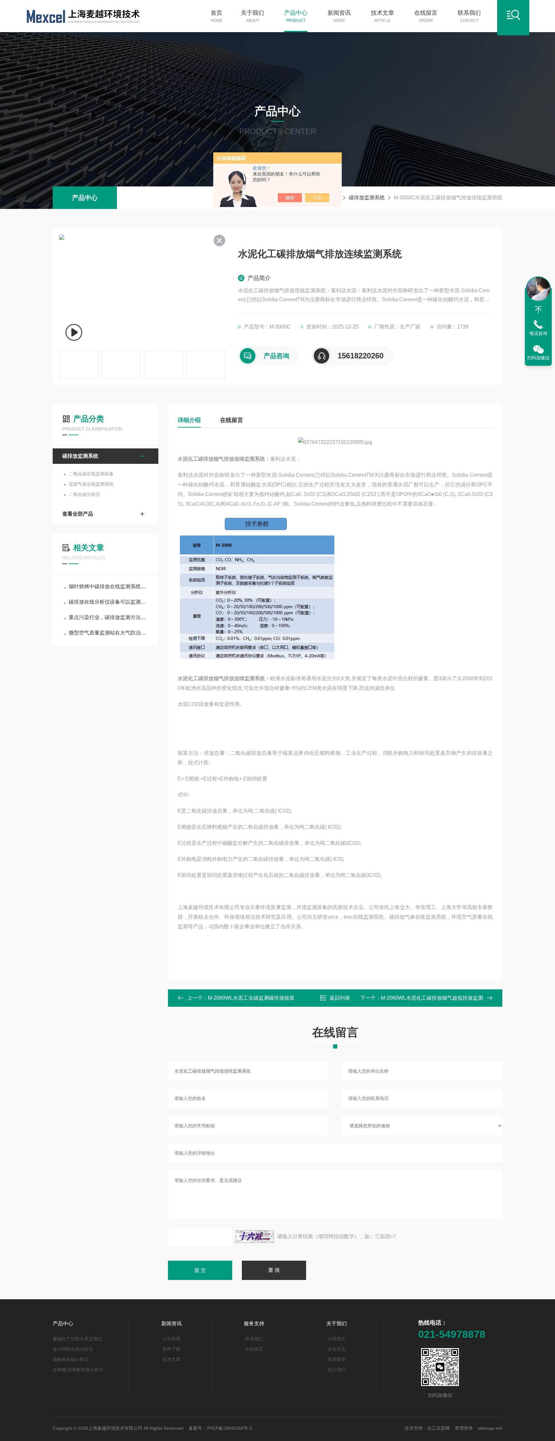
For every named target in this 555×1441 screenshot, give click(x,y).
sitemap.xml (490, 1428)
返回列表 (340, 998)
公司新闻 (172, 1338)
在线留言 (425, 16)
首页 (216, 16)
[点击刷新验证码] (254, 1236)
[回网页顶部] (538, 309)
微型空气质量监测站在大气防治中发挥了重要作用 (109, 632)
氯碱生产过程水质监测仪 (77, 1338)
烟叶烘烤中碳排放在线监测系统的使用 (109, 586)
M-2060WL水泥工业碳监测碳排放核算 (251, 998)
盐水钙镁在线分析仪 (73, 1349)
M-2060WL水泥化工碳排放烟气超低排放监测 (432, 998)
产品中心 (295, 16)
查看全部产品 (77, 514)
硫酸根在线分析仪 (71, 1359)
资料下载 (172, 1349)
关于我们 (252, 16)
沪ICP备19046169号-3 (229, 1428)
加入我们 (337, 1369)
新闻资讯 (339, 16)
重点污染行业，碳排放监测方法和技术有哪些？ (109, 617)
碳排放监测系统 (367, 197)
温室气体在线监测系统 (91, 484)
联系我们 (469, 16)
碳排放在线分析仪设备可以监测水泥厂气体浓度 (109, 602)
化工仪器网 (438, 1428)
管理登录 (464, 1428)
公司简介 (337, 1338)
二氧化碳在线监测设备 (91, 473)
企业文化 (337, 1349)
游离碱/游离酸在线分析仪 (78, 1369)
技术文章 (382, 16)
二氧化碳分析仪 (84, 494)
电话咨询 (538, 333)
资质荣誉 (337, 1359)
